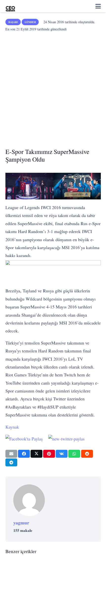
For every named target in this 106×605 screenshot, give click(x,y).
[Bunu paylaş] (24, 454)
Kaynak (12, 427)
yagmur (21, 522)
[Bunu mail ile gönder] (11, 454)
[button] (98, 6)
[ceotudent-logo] (10, 6)
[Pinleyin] (49, 454)
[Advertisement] (53, 88)
